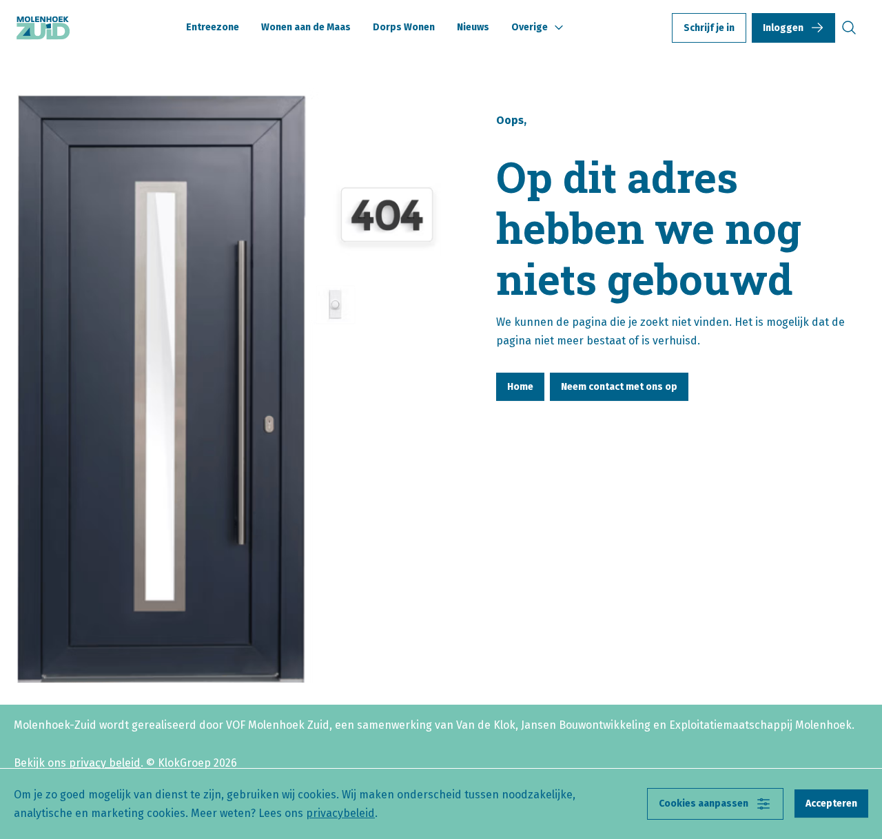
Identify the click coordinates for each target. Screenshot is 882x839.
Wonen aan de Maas (306, 27)
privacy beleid (105, 762)
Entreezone (212, 27)
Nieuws (473, 27)
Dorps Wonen (404, 27)
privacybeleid (340, 813)
